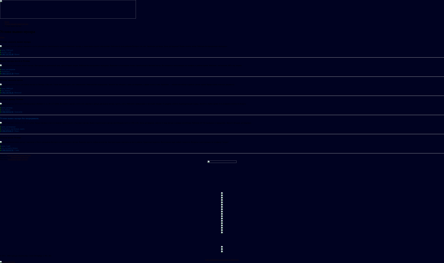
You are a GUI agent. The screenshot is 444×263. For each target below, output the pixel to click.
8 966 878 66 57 (7, 131)
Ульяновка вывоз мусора (18, 159)
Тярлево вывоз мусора (19, 157)
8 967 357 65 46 (7, 54)
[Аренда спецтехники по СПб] (68, 18)
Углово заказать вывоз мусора (19, 155)
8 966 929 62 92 (7, 112)
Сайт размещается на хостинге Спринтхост (222, 260)
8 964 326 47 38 (7, 74)
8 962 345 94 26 (7, 93)
